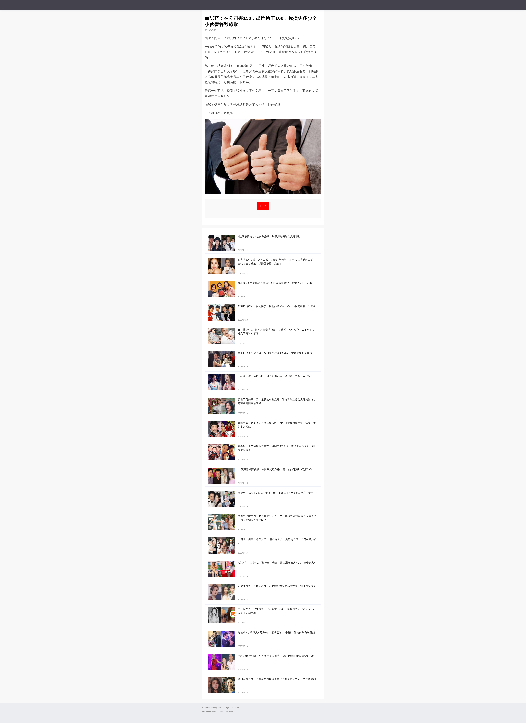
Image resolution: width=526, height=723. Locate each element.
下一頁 (263, 206)
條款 (222, 711)
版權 (231, 711)
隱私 (227, 711)
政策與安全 (215, 711)
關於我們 (206, 711)
